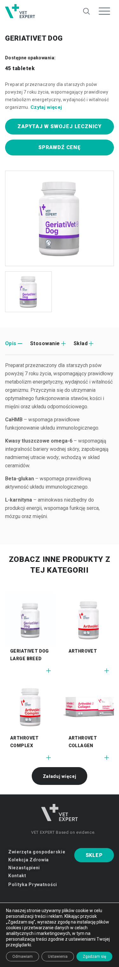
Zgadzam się (94, 956)
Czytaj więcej (46, 107)
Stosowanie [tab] (45, 343)
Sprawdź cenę (59, 147)
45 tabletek (20, 68)
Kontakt (17, 875)
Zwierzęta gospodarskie (36, 851)
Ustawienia (58, 956)
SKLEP (94, 855)
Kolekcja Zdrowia (28, 859)
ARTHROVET (83, 651)
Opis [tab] (11, 343)
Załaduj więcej (59, 776)
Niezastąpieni (24, 867)
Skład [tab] (81, 343)
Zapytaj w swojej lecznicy (59, 126)
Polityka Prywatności (32, 884)
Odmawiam (22, 956)
